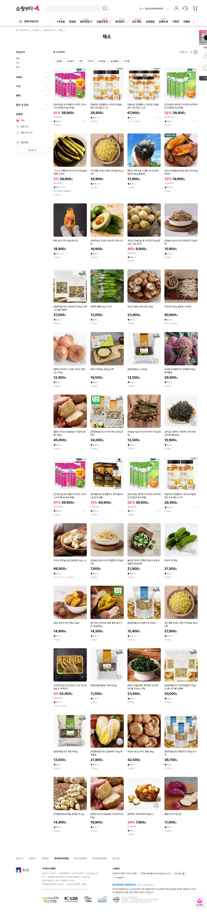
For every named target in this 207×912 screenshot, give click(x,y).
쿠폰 (81, 61)
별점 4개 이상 (26, 132)
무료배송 (101, 61)
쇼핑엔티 (28, 8)
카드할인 (70, 61)
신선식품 (36, 30)
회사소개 (19, 858)
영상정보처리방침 (99, 858)
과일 (18, 58)
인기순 (183, 52)
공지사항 (116, 858)
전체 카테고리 (31, 21)
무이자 (90, 61)
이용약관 (45, 858)
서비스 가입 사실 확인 (145, 885)
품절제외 (25, 142)
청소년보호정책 (80, 858)
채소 (61, 30)
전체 (22, 120)
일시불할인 (115, 61)
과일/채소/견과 (49, 30)
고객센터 (185, 8)
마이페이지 (176, 8)
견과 (18, 67)
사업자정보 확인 (92, 873)
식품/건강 (23, 30)
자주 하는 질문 (180, 873)
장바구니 (195, 8)
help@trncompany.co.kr (158, 873)
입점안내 (32, 858)
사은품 (126, 61)
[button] (52, 21)
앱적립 (59, 61)
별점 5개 (24, 126)
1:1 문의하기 (119, 878)
